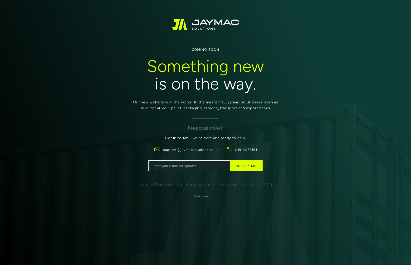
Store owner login (206, 196)
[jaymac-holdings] (205, 24)
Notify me (246, 166)
